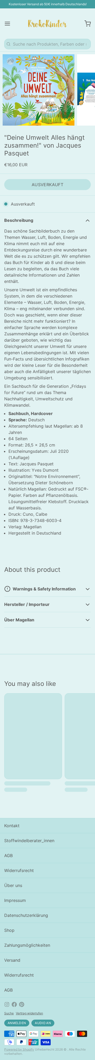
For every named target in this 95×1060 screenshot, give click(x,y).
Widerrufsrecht (19, 870)
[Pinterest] (21, 1004)
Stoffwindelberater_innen (29, 840)
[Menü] (9, 23)
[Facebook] (14, 1004)
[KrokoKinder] (47, 23)
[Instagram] (7, 1004)
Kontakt (12, 825)
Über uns (13, 885)
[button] (47, 184)
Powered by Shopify (19, 1049)
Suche (9, 1013)
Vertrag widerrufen (29, 1013)
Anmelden (17, 1023)
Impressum (15, 900)
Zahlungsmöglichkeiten (27, 945)
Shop (9, 930)
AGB (8, 855)
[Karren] (85, 23)
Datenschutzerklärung (26, 915)
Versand (12, 960)
